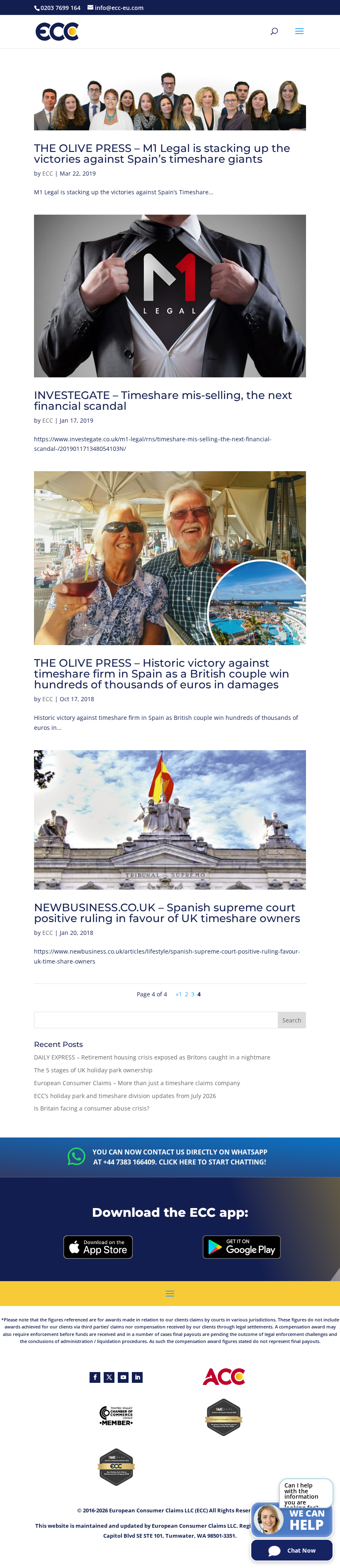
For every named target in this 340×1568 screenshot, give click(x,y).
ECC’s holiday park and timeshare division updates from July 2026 (125, 1096)
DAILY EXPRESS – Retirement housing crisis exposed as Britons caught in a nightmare (152, 1057)
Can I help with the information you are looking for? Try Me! (301, 1494)
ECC (47, 173)
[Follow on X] (109, 1377)
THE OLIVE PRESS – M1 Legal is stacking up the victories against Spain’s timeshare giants (162, 154)
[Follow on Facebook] (95, 1377)
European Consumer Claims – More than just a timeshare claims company (137, 1083)
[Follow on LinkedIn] (137, 1377)
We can (307, 1520)
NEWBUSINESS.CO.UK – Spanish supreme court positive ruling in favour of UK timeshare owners (167, 913)
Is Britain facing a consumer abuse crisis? (91, 1108)
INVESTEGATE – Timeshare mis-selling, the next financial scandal (163, 401)
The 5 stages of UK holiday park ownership (93, 1070)
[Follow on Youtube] (123, 1377)
